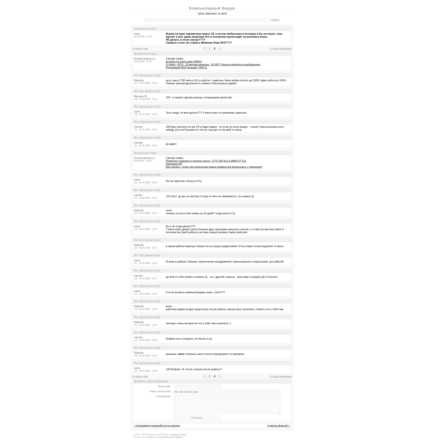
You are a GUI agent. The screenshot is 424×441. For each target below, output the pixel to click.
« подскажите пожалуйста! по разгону (157, 425)
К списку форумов (280, 48)
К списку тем (140, 48)
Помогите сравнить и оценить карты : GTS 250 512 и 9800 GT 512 (206, 161)
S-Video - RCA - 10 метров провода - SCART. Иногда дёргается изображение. (213, 64)
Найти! (275, 19)
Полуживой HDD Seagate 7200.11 (186, 67)
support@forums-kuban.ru (170, 437)
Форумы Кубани (178, 434)
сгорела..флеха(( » (278, 425)
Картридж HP (174, 164)
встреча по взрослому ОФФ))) (184, 61)
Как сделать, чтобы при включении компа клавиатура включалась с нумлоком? (214, 167)
